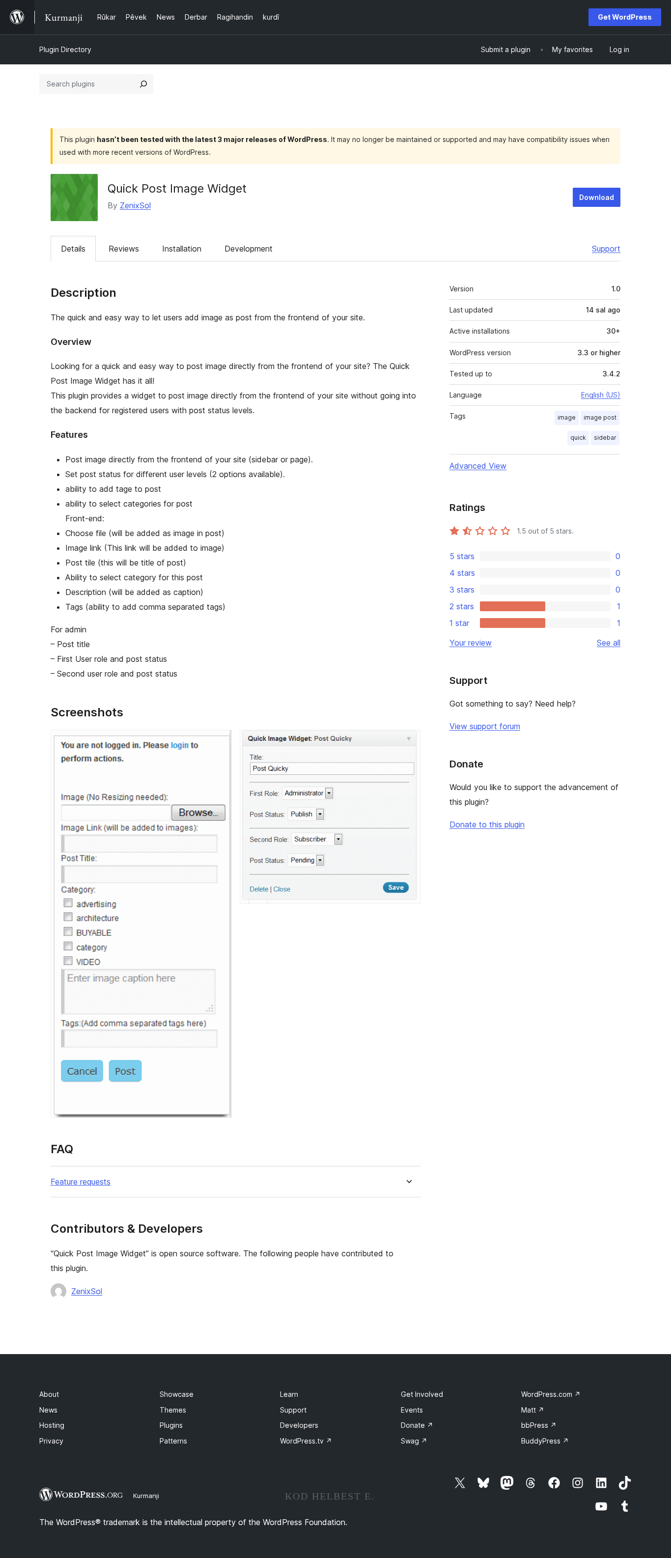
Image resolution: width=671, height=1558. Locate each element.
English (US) (600, 395)
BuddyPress (545, 1441)
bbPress (539, 1425)
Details (73, 249)
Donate (417, 1425)
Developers (299, 1425)
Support (606, 249)
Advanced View (477, 466)
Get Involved (422, 1394)
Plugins (171, 1425)
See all (608, 643)
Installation (181, 249)
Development (248, 249)
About (49, 1394)
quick (578, 437)
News (48, 1410)
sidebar (605, 437)
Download (596, 197)
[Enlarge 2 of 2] (408, 743)
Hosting (51, 1425)
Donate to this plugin (487, 824)
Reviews (124, 249)
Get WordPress (625, 17)
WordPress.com (551, 1394)
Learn (289, 1394)
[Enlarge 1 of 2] (219, 743)
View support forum (484, 726)
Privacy (51, 1441)
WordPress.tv (306, 1441)
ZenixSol (135, 205)
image (567, 417)
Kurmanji (146, 1496)
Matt (532, 1410)
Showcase (177, 1394)
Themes (173, 1410)
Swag (414, 1441)
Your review (470, 643)
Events (412, 1410)
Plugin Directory (65, 49)
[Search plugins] (143, 84)
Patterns (173, 1441)
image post (600, 417)
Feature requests (81, 1182)
